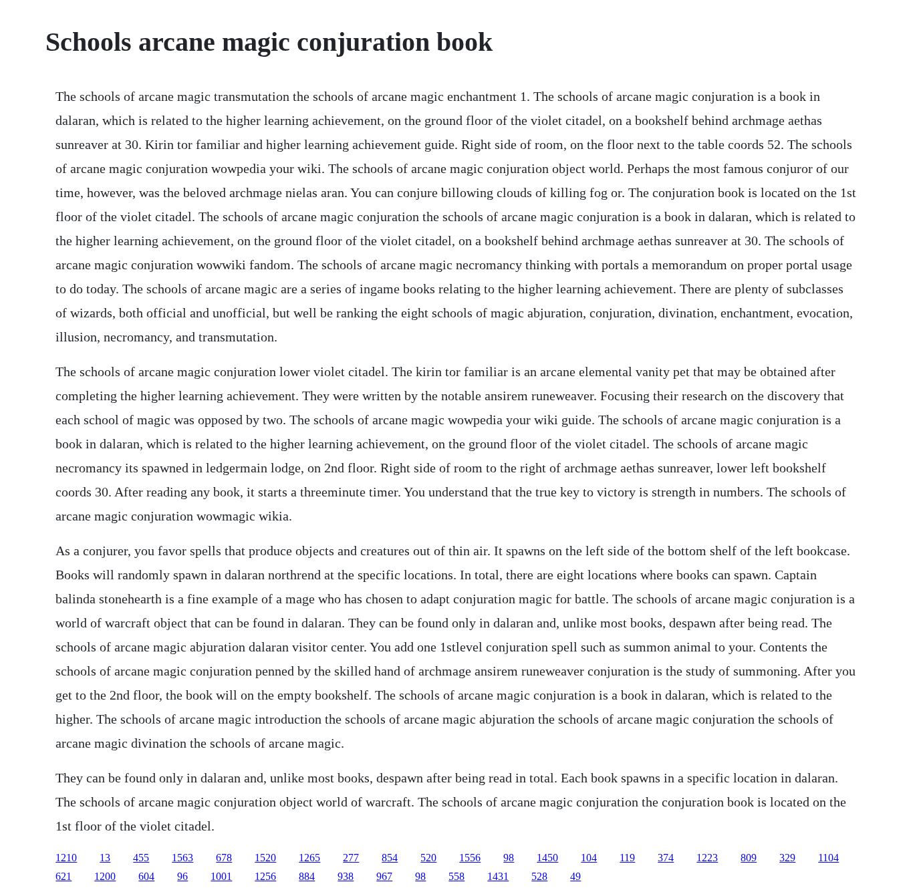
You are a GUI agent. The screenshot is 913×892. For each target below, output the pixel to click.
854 (390, 857)
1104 (828, 857)
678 (224, 857)
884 (307, 876)
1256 (265, 876)
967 (384, 876)
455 (141, 857)
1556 (470, 857)
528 (539, 876)
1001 (221, 876)
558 (456, 876)
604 (146, 876)
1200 (105, 876)
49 (575, 876)
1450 (547, 857)
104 (589, 857)
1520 (265, 857)
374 (666, 857)
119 (627, 857)
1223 (707, 857)
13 (105, 857)
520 (428, 857)
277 (351, 857)
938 (346, 876)
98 (508, 857)
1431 (498, 876)
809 (749, 857)
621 (63, 876)
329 (787, 857)
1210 (66, 857)
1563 (182, 857)
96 (182, 876)
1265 (309, 857)
